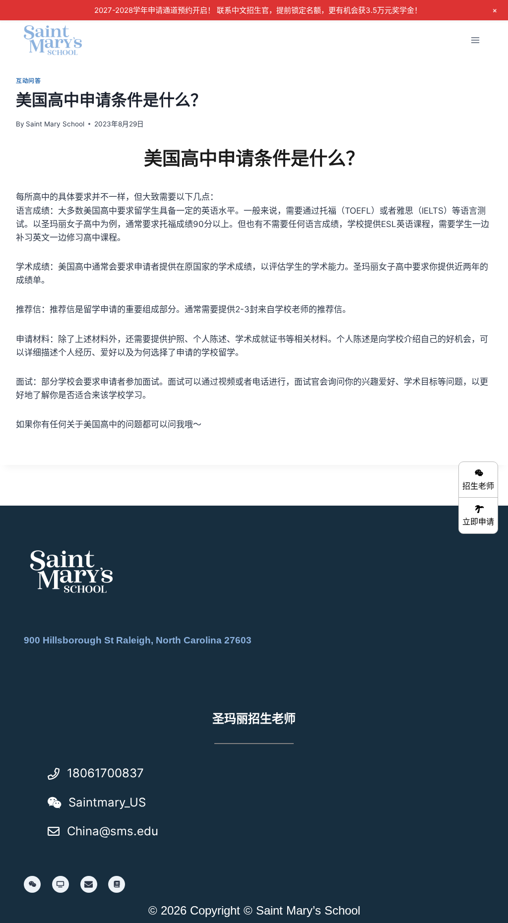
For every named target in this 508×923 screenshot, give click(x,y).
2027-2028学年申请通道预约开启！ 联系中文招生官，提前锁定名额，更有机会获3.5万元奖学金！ (258, 10)
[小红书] (116, 884)
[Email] (88, 884)
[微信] (32, 884)
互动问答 (28, 80)
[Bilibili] (60, 884)
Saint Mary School (55, 124)
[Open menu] (475, 40)
